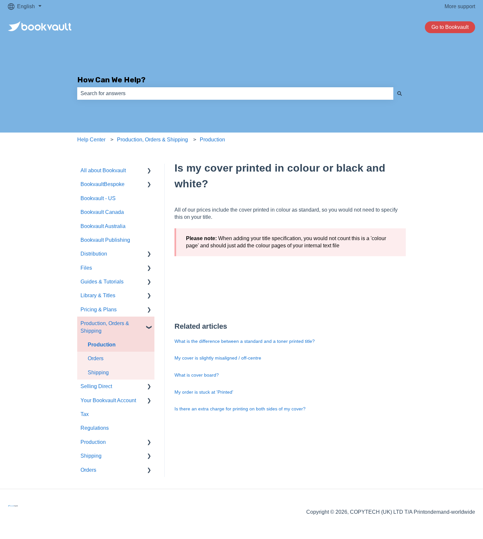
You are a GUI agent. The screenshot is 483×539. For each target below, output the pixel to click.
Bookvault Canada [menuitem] (102, 212)
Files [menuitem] (86, 268)
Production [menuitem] (102, 344)
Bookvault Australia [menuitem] (103, 226)
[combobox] (235, 93)
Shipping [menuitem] (98, 372)
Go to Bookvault (450, 27)
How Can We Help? (111, 79)
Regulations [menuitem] (94, 428)
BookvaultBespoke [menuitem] (102, 184)
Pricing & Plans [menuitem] (98, 309)
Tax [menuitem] (84, 414)
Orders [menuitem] (96, 358)
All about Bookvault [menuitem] (103, 170)
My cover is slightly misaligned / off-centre (217, 358)
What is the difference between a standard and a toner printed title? (244, 341)
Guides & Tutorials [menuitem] (102, 281)
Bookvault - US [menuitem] (98, 198)
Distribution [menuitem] (93, 254)
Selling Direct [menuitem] (96, 386)
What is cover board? (196, 375)
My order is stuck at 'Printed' (203, 392)
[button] (149, 171)
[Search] (399, 93)
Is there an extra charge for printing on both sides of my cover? (240, 408)
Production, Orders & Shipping (152, 139)
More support (460, 6)
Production (212, 139)
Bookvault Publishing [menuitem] (105, 240)
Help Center (91, 139)
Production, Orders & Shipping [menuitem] (104, 327)
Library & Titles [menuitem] (97, 295)
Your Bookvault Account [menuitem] (108, 400)
